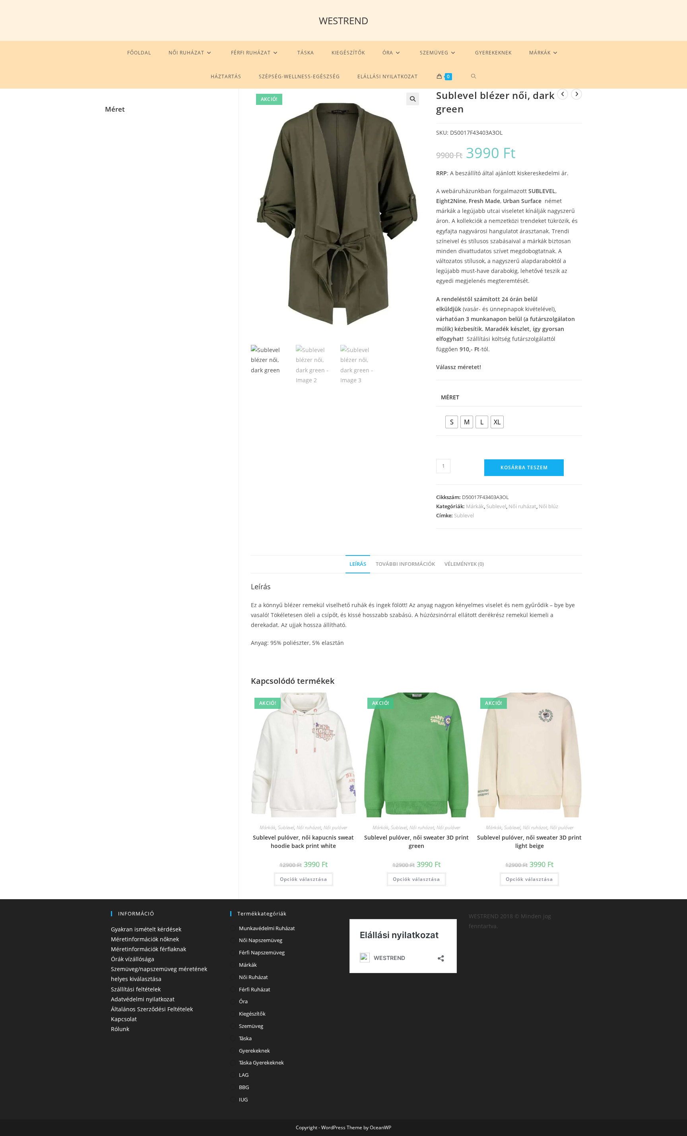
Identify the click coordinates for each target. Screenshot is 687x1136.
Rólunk (120, 1029)
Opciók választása (303, 879)
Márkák (475, 506)
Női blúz (548, 506)
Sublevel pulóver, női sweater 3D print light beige (529, 842)
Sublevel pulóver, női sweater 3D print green (416, 842)
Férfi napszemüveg (262, 952)
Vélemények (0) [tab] (464, 564)
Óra (243, 1001)
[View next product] (576, 94)
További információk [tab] (405, 564)
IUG (243, 1099)
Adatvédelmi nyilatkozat (143, 999)
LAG (243, 1074)
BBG (244, 1087)
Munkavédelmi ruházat (267, 928)
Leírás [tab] (357, 564)
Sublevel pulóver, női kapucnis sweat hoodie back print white (303, 842)
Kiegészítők (252, 1013)
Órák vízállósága (132, 959)
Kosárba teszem (524, 467)
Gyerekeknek (254, 1050)
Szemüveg (251, 1026)
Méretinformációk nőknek (145, 939)
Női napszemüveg (260, 940)
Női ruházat (522, 506)
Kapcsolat (124, 1019)
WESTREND (344, 20)
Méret (450, 397)
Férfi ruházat (254, 989)
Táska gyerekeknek (261, 1062)
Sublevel (496, 506)
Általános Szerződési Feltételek (152, 1009)
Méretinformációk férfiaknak (148, 949)
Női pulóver (335, 827)
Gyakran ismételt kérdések (146, 929)
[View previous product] (562, 94)
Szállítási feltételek (136, 989)
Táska (245, 1038)
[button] (412, 99)
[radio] (452, 422)
